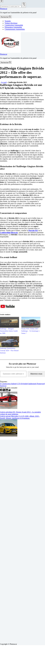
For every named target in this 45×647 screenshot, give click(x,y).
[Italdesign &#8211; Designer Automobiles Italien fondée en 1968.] (9, 322)
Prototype (39, 384)
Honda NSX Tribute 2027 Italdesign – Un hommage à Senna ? (30, 331)
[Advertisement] (22, 540)
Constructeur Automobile (14, 25)
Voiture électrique (11, 23)
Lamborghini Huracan (9, 233)
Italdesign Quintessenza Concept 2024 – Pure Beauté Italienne (9, 350)
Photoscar (3, 9)
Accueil (4, 82)
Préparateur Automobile (13, 27)
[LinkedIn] (7, 390)
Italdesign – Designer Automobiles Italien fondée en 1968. (9, 331)
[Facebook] (1, 390)
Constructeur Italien (8, 384)
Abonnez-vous (36, 374)
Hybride (23, 384)
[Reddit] (9, 390)
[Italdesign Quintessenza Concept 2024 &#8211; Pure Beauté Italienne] (9, 341)
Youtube (8, 21)
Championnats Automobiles (15, 29)
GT (18, 384)
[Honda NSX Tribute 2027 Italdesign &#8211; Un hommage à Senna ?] (30, 322)
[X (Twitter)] (4, 390)
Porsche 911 (33, 230)
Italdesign (31, 384)
